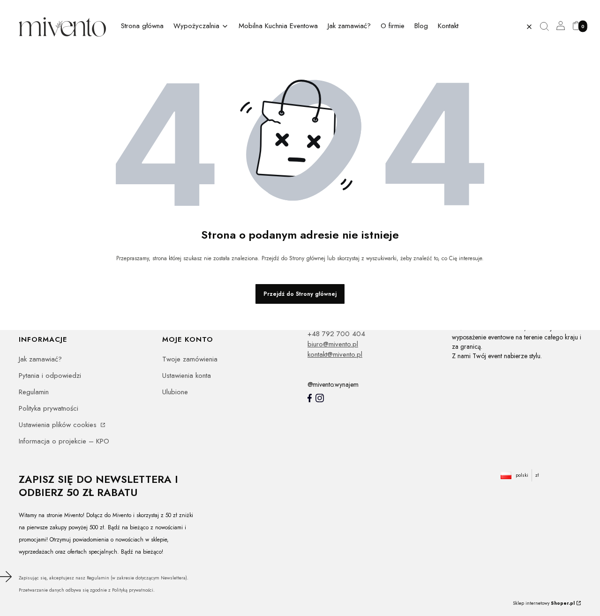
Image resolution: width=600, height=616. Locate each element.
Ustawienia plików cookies (59, 425)
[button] (548, 27)
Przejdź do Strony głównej (300, 294)
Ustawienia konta (186, 375)
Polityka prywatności (48, 408)
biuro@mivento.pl (333, 344)
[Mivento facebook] (310, 398)
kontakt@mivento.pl (335, 354)
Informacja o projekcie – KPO (64, 441)
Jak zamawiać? (40, 359)
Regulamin (34, 392)
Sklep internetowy (544, 603)
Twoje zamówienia (190, 359)
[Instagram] (319, 398)
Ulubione (175, 392)
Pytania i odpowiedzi (50, 375)
